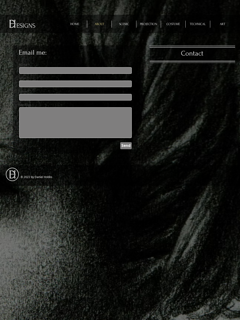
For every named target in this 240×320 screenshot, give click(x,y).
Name (23, 64)
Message (25, 104)
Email (22, 78)
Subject (24, 91)
